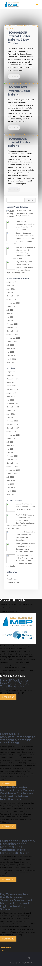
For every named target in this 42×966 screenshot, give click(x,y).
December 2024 (12, 379)
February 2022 (12, 421)
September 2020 (13, 338)
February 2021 (12, 324)
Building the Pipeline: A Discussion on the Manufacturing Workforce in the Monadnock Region (17, 847)
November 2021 (12, 296)
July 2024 (10, 382)
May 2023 (10, 285)
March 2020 (11, 359)
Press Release (12, 579)
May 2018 (10, 362)
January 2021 (11, 328)
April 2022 (10, 292)
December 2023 (12, 389)
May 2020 (10, 352)
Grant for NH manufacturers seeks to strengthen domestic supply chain (17, 738)
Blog (8, 575)
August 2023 (11, 282)
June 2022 (10, 289)
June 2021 (10, 313)
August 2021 (11, 306)
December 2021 (12, 424)
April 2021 (10, 320)
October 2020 (11, 334)
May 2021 (10, 317)
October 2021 (11, 299)
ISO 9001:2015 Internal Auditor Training (19, 90)
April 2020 (10, 356)
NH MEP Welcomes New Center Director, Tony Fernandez (15, 683)
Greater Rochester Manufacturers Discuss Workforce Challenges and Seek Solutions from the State (17, 793)
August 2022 (11, 410)
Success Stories (12, 582)
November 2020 (12, 331)
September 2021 (13, 303)
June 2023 (10, 396)
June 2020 (10, 348)
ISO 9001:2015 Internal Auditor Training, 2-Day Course (19, 38)
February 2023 (12, 403)
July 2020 (10, 345)
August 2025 (11, 372)
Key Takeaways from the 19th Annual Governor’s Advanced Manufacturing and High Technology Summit (16, 902)
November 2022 (12, 407)
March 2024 (11, 386)
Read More (13, 76)
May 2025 (10, 375)
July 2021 (9, 310)
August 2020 (11, 342)
